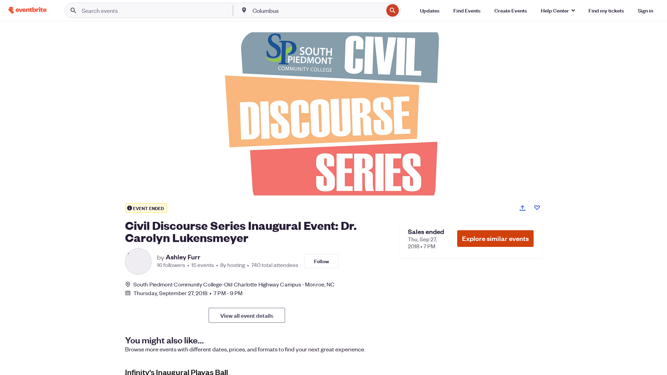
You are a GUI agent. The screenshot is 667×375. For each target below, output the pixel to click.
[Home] (27, 10)
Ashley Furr (183, 257)
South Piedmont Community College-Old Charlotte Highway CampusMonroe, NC (234, 284)
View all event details (246, 315)
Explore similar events (495, 238)
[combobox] (317, 10)
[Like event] (537, 207)
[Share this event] (522, 208)
